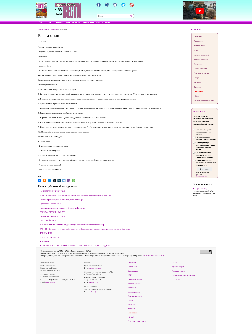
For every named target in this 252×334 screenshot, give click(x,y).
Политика (198, 36)
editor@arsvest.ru (95, 268)
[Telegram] (63, 180)
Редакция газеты (178, 271)
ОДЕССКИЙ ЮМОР (48, 220)
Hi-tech (197, 96)
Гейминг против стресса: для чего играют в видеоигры (61, 199)
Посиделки (198, 91)
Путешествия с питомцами (50, 204)
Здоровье (197, 87)
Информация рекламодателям (183, 275)
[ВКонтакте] (39, 180)
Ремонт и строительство (204, 100)
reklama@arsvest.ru (96, 292)
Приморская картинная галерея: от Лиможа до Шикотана (62, 208)
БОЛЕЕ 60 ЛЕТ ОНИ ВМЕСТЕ (52, 212)
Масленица (44, 241)
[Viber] (68, 180)
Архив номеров (178, 267)
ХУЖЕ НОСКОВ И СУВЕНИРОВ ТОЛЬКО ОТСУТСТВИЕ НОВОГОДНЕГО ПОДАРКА (75, 245)
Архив (107, 22)
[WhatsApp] (73, 180)
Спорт (196, 77)
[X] (54, 180)
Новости (99, 22)
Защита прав (199, 45)
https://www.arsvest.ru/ (153, 255)
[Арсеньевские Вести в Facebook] (98, 5)
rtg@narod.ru (93, 282)
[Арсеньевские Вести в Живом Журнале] (107, 5)
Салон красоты (200, 68)
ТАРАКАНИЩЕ (46, 233)
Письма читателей (201, 55)
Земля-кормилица (201, 59)
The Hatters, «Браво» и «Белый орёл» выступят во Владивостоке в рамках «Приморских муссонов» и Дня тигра (85, 229)
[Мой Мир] (49, 180)
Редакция (76, 22)
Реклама (59, 22)
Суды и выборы (202, 188)
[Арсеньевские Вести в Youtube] (132, 5)
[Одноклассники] (44, 180)
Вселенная (198, 64)
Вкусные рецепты (201, 73)
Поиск (174, 262)
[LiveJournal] (59, 180)
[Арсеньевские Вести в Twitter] (123, 5)
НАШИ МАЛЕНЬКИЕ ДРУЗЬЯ (52, 191)
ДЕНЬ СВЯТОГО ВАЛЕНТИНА (52, 216)
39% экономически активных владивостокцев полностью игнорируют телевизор (72, 224)
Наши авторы (88, 22)
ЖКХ (196, 50)
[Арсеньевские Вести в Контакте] (115, 5)
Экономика (198, 41)
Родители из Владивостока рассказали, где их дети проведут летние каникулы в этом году (76, 195)
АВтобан (197, 82)
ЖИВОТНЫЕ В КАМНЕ (49, 237)
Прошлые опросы (201, 176)
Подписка (176, 279)
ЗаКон (67, 22)
